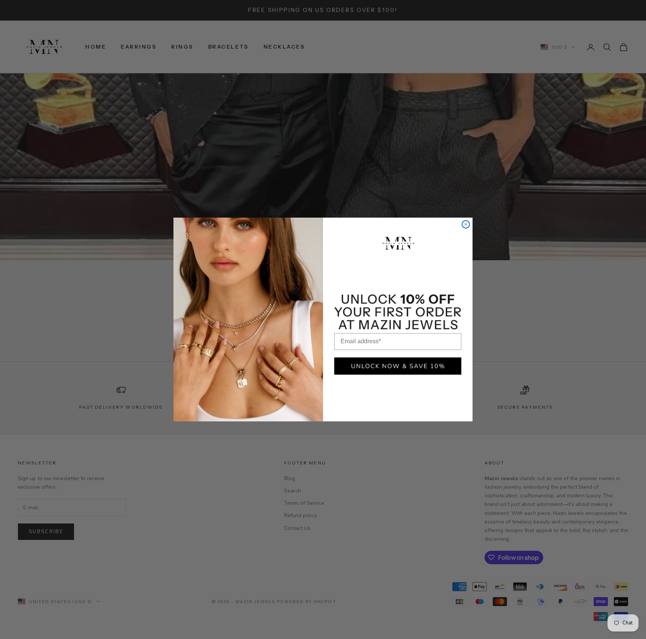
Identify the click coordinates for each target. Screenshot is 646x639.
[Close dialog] (466, 224)
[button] (397, 366)
